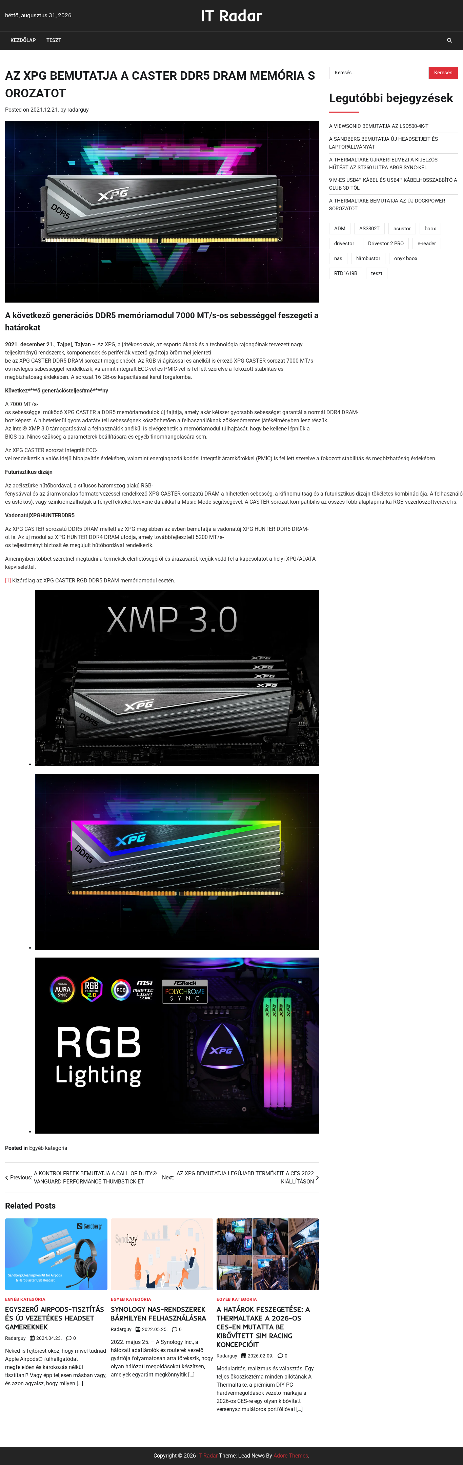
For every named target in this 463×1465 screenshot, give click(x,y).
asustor (402, 228)
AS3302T (369, 228)
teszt (376, 273)
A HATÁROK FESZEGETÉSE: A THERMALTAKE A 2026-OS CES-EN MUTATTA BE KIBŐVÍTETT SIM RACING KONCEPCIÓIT (263, 1327)
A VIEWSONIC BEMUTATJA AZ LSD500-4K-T (378, 126)
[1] (8, 580)
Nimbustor (368, 258)
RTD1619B (345, 273)
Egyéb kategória (48, 1148)
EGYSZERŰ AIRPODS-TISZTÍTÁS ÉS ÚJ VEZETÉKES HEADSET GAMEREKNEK (54, 1318)
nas (338, 258)
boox (430, 228)
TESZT (53, 40)
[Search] (449, 40)
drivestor (344, 243)
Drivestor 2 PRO (386, 243)
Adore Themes (291, 1455)
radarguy (78, 110)
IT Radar (231, 15)
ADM (339, 228)
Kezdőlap (23, 40)
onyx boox (405, 258)
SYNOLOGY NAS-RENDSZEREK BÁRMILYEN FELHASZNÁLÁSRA (158, 1313)
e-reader (427, 243)
